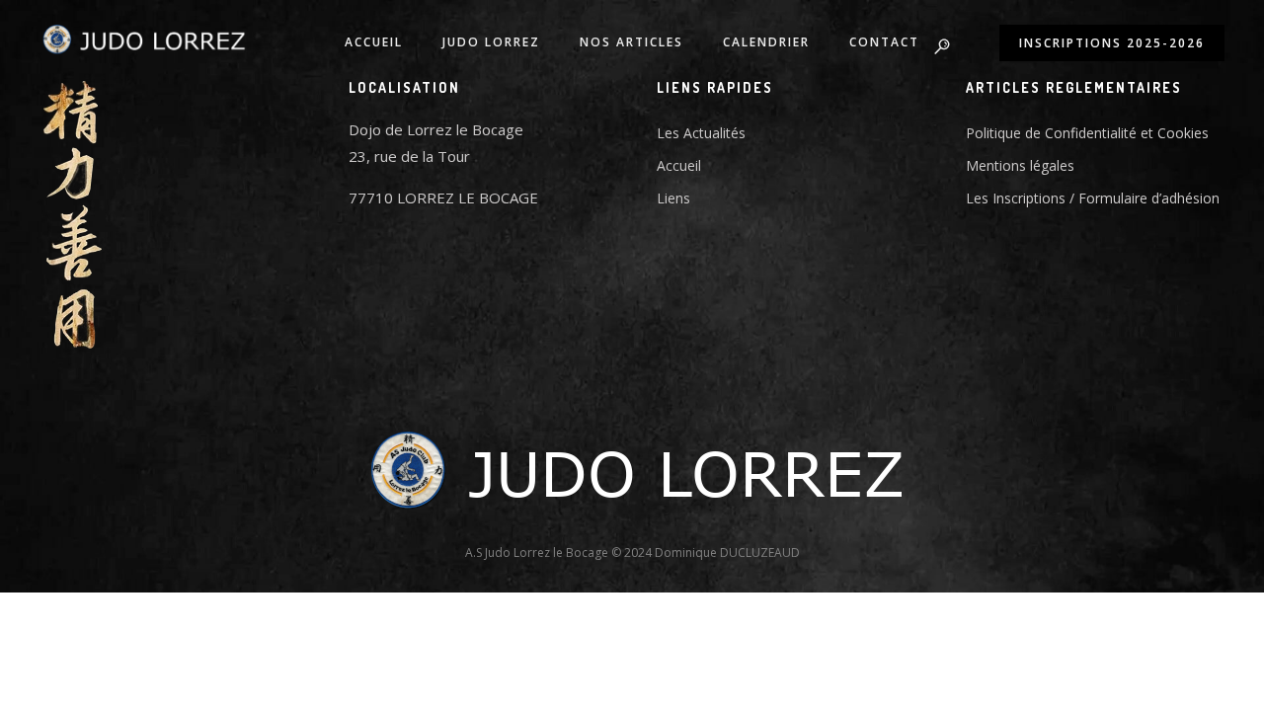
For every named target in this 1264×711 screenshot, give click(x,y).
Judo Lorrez (491, 42)
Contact (884, 42)
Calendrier (766, 42)
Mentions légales (1020, 165)
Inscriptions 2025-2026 (1112, 43)
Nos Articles (631, 42)
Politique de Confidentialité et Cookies (1087, 132)
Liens (673, 198)
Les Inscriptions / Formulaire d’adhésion (1093, 198)
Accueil (374, 42)
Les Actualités (701, 132)
